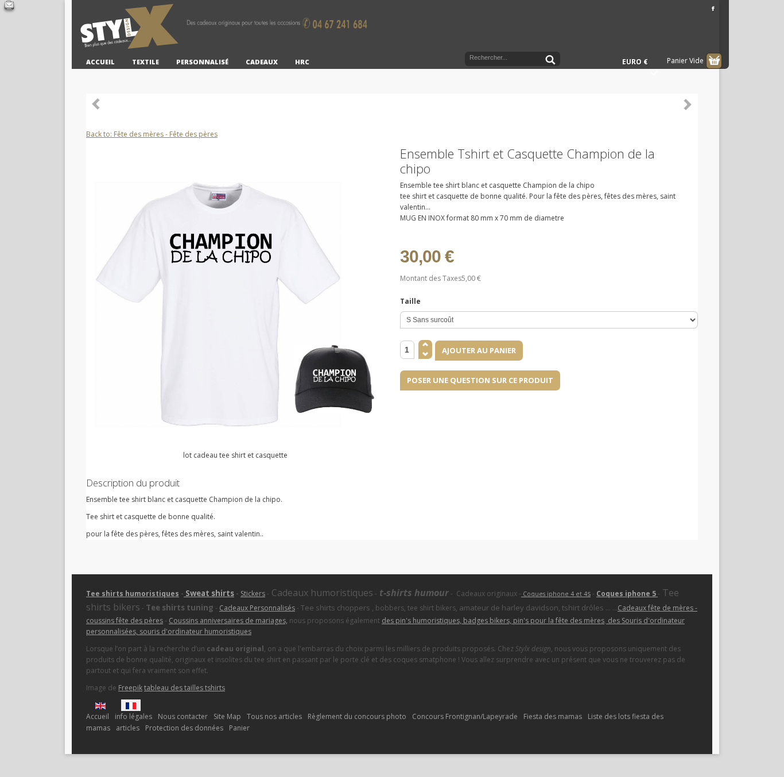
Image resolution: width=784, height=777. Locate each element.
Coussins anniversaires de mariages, (228, 620)
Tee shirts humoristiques (132, 593)
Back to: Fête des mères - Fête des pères (152, 134)
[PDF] (691, 153)
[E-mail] (9, 7)
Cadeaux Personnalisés (257, 608)
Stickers (252, 593)
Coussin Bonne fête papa (96, 104)
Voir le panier (714, 61)
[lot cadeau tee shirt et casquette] (235, 300)
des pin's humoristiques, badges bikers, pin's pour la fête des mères (493, 620)
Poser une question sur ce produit (480, 380)
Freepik (130, 688)
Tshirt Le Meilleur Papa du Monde (687, 104)
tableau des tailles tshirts (184, 688)
